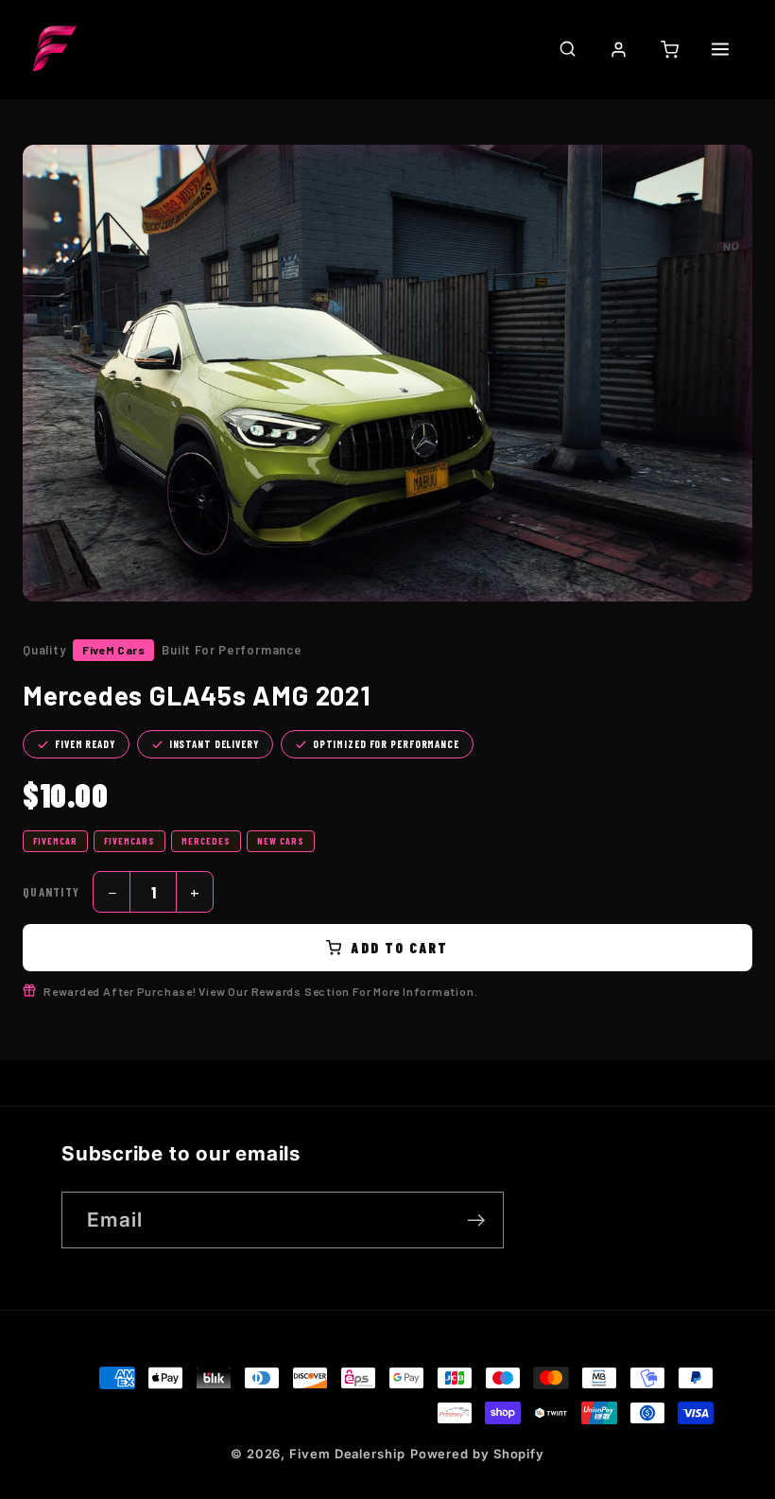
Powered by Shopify (477, 1453)
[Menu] (720, 49)
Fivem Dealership (347, 1453)
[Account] (618, 49)
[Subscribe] (476, 1220)
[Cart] (669, 49)
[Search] (567, 48)
